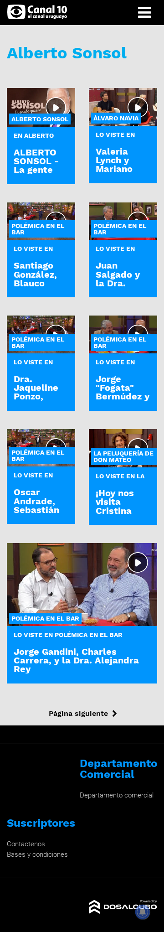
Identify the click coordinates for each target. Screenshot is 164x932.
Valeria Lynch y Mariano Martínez (116, 164)
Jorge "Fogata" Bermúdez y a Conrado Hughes (122, 396)
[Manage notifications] (142, 912)
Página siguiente (78, 713)
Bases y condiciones (37, 854)
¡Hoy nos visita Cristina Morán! (115, 506)
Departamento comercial (117, 795)
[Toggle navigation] (144, 12)
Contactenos (26, 844)
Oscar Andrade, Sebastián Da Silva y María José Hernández (39, 514)
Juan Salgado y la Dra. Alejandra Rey (118, 283)
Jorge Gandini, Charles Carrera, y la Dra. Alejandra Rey (76, 660)
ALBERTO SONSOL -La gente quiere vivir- (36, 170)
